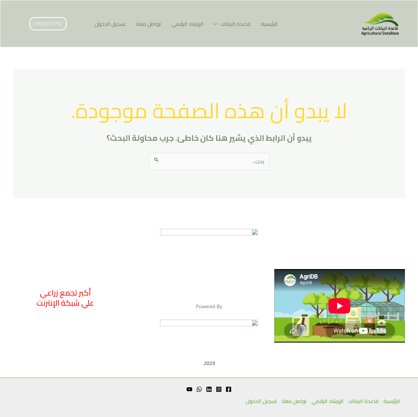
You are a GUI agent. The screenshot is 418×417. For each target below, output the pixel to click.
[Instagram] (219, 389)
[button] (217, 24)
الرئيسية (269, 24)
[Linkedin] (209, 389)
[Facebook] (229, 389)
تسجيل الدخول (110, 24)
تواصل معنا (148, 24)
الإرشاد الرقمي (187, 24)
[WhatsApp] (199, 389)
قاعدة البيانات (235, 24)
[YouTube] (189, 389)
